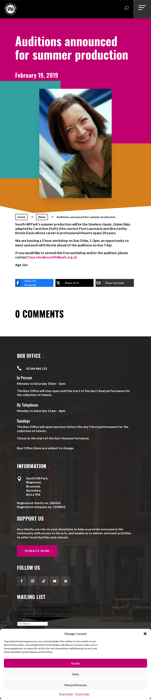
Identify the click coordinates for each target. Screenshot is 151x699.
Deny (75, 674)
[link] (10, 13)
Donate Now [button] (37, 551)
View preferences (75, 685)
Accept (75, 663)
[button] (145, 634)
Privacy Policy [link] (66, 693)
